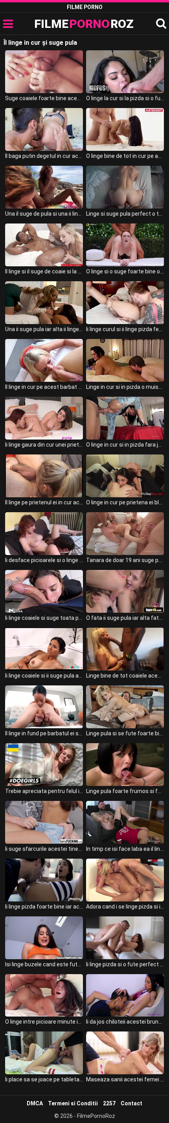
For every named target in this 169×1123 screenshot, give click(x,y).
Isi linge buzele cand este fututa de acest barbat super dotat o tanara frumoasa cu (44, 964)
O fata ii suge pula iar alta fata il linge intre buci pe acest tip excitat (125, 618)
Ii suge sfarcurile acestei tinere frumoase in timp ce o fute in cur (44, 849)
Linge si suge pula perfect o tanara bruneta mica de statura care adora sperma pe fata (125, 214)
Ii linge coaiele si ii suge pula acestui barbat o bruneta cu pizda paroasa (44, 675)
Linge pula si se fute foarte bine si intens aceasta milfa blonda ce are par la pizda (125, 733)
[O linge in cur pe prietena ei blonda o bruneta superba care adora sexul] (125, 475)
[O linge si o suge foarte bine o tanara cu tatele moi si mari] (125, 245)
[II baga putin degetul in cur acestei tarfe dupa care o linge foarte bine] (44, 129)
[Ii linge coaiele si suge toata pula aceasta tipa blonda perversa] (44, 591)
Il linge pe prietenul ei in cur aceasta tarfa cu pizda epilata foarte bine (44, 502)
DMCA (35, 1103)
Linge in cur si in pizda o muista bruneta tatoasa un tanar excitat (125, 387)
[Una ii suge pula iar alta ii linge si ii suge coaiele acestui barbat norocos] (44, 302)
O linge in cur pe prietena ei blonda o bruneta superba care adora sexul (125, 502)
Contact (131, 1103)
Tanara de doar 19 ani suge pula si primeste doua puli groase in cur (125, 560)
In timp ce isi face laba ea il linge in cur (125, 849)
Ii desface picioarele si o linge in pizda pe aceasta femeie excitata (44, 560)
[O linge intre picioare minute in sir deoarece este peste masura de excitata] (44, 995)
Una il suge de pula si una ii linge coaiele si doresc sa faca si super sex (44, 214)
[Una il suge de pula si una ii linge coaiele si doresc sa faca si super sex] (44, 187)
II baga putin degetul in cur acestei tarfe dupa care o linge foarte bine (44, 156)
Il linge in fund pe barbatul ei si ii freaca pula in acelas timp (44, 733)
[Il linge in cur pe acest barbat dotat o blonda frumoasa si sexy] (44, 360)
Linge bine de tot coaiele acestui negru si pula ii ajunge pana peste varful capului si (125, 675)
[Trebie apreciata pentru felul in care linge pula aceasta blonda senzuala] (44, 764)
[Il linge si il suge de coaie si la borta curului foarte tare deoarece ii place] (44, 245)
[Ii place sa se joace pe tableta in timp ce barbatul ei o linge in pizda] (44, 1052)
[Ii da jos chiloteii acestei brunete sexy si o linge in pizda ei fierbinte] (125, 995)
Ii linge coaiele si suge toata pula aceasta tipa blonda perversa (44, 618)
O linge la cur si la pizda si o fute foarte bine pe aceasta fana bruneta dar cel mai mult (125, 98)
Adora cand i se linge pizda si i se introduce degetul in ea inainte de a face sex (125, 906)
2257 (109, 1103)
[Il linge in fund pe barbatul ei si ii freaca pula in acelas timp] (44, 706)
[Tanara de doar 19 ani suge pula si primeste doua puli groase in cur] (125, 533)
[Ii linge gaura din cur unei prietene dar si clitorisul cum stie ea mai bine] (44, 418)
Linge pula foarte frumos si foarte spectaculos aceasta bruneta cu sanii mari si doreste (125, 791)
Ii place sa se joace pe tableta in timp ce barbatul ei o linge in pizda (44, 1079)
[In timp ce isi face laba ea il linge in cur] (125, 822)
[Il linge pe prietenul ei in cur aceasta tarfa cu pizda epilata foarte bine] (44, 475)
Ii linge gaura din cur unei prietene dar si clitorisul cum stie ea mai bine (44, 445)
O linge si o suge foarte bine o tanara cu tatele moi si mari (125, 271)
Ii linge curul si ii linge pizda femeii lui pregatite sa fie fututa (125, 329)
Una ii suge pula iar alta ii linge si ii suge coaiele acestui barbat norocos (44, 329)
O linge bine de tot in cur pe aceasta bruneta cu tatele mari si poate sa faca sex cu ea (125, 156)
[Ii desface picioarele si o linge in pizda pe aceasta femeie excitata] (44, 533)
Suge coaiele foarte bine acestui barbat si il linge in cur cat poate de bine (44, 98)
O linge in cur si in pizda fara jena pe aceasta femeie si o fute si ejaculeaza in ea (125, 445)
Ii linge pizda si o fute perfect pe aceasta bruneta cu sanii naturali (125, 964)
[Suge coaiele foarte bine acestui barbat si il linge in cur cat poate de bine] (44, 71)
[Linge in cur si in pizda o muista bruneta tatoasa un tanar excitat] (125, 360)
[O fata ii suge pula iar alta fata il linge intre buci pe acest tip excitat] (125, 591)
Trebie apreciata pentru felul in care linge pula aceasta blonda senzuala (44, 791)
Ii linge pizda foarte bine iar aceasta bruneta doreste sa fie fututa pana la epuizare (44, 906)
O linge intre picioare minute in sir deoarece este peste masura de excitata (44, 1022)
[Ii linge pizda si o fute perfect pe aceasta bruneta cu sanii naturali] (125, 937)
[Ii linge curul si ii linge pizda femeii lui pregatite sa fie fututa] (125, 302)
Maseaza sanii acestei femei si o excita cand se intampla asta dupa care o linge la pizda (125, 1079)
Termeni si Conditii (73, 1103)
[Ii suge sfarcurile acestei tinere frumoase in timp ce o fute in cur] (44, 822)
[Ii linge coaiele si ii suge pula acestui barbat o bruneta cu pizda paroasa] (44, 649)
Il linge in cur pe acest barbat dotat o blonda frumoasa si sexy (44, 387)
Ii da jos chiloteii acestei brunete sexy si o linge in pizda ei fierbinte (125, 1022)
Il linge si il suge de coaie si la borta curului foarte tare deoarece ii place (44, 271)
